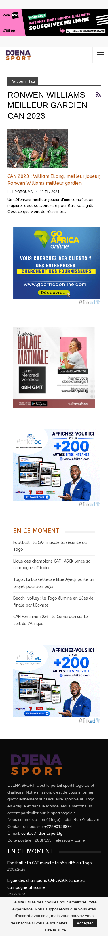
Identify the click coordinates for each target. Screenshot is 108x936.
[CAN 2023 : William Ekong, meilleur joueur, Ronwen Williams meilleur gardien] (37, 148)
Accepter (85, 923)
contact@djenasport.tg (41, 833)
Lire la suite (55, 930)
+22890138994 (58, 826)
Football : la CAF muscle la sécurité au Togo (49, 863)
